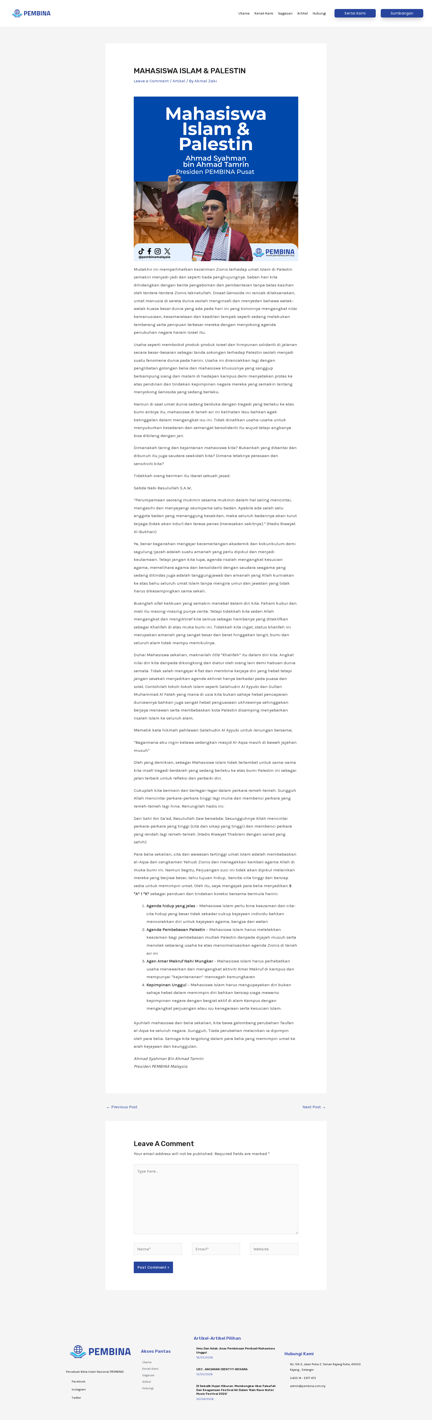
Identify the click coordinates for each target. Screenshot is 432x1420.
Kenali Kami (150, 1368)
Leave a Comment (151, 80)
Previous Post (121, 1106)
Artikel (178, 80)
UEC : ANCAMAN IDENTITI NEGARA (222, 1369)
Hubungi (148, 1388)
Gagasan (148, 1375)
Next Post (314, 1106)
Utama (147, 1362)
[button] (355, 13)
